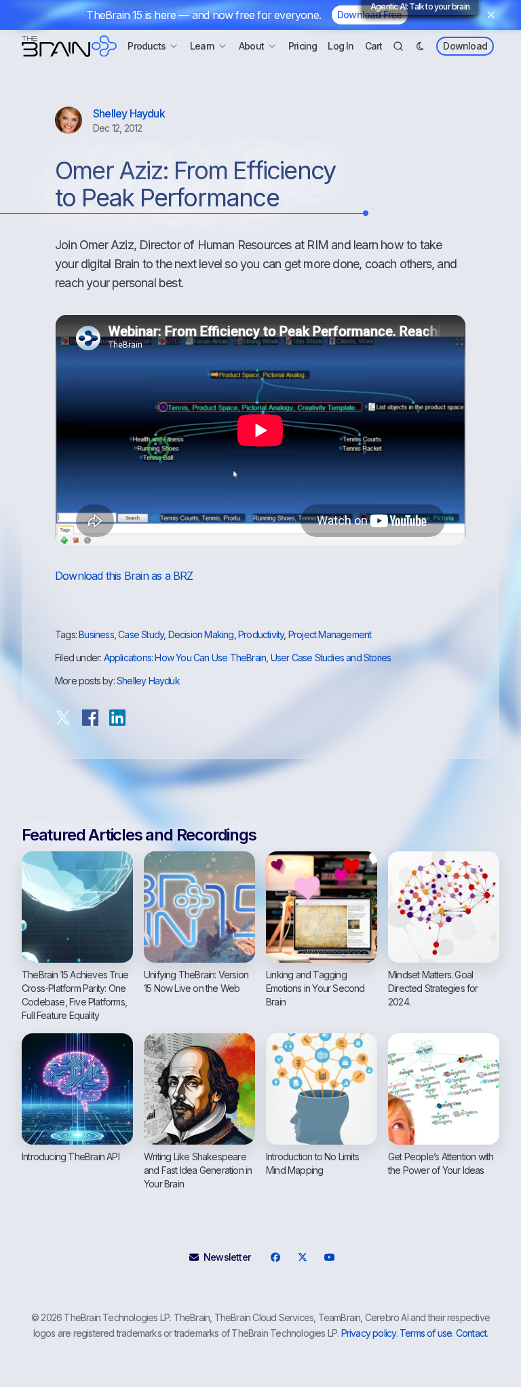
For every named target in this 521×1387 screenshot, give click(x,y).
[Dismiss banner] (491, 15)
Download (465, 46)
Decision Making (201, 634)
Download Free (369, 14)
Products (147, 46)
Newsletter (227, 1257)
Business (96, 634)
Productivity (261, 634)
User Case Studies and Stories (331, 657)
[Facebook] (275, 1257)
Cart (374, 46)
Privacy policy (368, 1333)
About (251, 46)
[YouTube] (329, 1257)
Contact (471, 1333)
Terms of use (426, 1333)
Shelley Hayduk (129, 113)
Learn (202, 46)
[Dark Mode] (420, 46)
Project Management (330, 634)
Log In (340, 46)
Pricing (302, 46)
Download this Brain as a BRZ (124, 575)
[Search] (398, 46)
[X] (302, 1257)
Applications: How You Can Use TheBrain (185, 657)
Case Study (140, 634)
